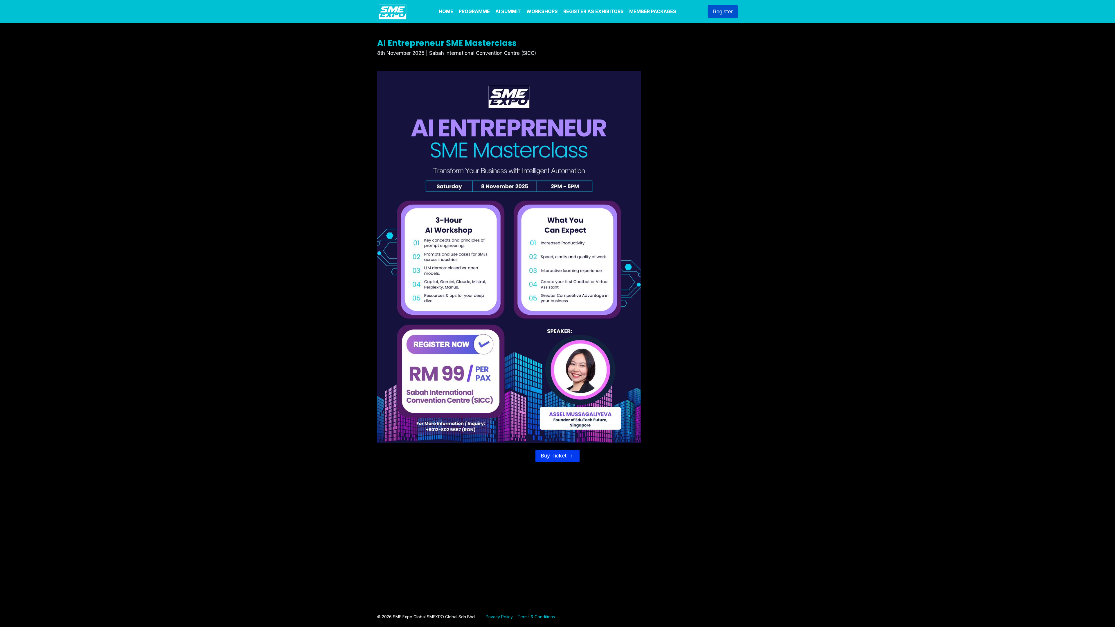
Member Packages (652, 11)
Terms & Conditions (536, 616)
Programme (474, 11)
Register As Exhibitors (593, 11)
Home (446, 11)
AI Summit (508, 11)
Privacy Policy (499, 616)
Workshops (542, 11)
